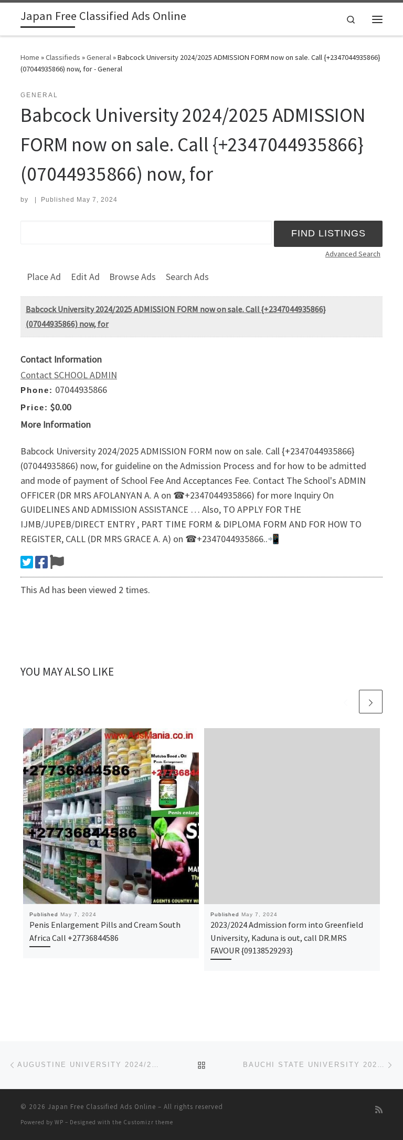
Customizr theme (148, 1122)
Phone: (36, 390)
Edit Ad (85, 277)
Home (29, 57)
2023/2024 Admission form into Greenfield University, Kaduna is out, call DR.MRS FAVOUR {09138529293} (286, 937)
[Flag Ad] (57, 562)
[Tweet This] (26, 562)
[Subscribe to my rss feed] (379, 1109)
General (99, 57)
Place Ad (44, 277)
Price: (34, 407)
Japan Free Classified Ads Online (102, 1106)
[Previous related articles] (345, 701)
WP (59, 1122)
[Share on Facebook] (41, 562)
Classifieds (63, 57)
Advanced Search (352, 253)
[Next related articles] (371, 701)
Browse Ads (132, 277)
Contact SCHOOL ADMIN (68, 375)
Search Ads (187, 277)
